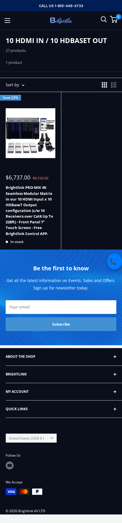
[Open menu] (7, 20)
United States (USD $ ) (26, 438)
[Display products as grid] (104, 84)
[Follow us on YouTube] (10, 465)
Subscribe (61, 324)
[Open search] (104, 19)
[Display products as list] (113, 84)
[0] (113, 19)
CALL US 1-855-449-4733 (61, 6)
